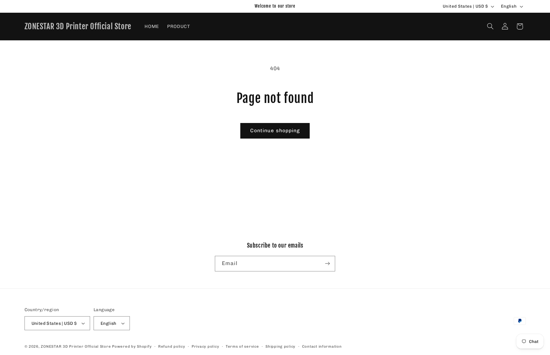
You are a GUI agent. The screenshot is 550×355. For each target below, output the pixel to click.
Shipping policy (280, 346)
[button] (490, 26)
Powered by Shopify (132, 346)
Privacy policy (205, 346)
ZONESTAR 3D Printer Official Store (76, 346)
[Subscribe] (327, 263)
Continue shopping (275, 130)
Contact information (322, 346)
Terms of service (242, 346)
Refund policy (171, 346)
